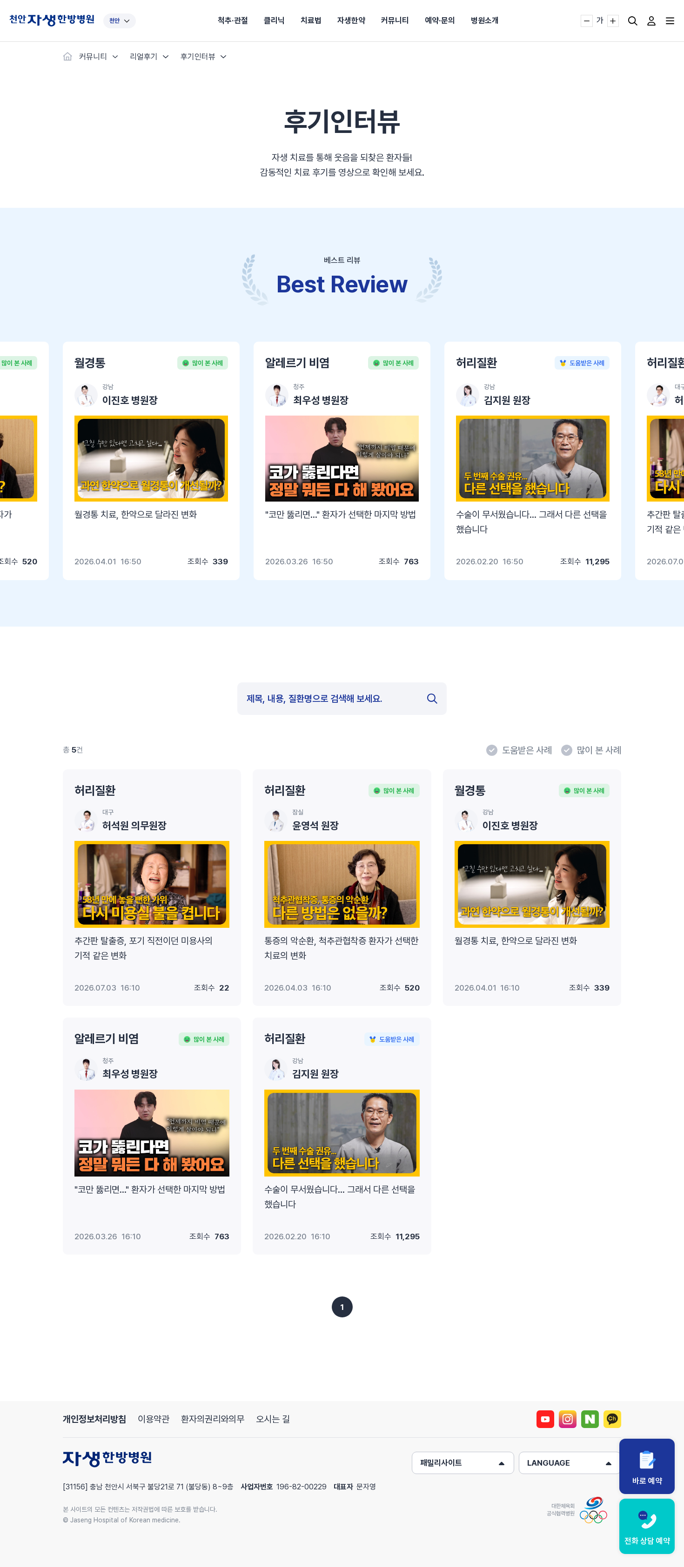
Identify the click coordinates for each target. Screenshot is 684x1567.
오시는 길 (273, 1419)
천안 (114, 20)
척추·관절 (233, 20)
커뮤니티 (395, 20)
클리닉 (274, 20)
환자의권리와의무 (212, 1419)
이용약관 (153, 1419)
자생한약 (351, 20)
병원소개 (485, 20)
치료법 (311, 20)
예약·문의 (440, 20)
